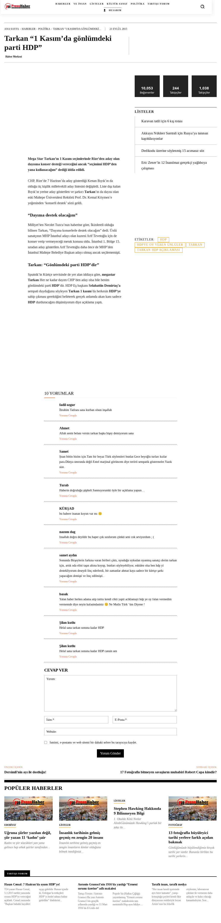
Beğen (147, 77)
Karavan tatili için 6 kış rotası (161, 121)
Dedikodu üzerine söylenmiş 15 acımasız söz (172, 151)
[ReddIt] (74, 376)
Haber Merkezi (13, 56)
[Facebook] (34, 376)
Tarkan (195, 244)
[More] (212, 45)
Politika (44, 28)
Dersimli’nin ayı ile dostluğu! (25, 772)
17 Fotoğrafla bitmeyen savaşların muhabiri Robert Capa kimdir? (168, 772)
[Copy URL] (114, 376)
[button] (202, 6)
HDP (163, 239)
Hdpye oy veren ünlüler (160, 244)
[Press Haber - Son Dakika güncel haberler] (17, 6)
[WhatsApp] (54, 376)
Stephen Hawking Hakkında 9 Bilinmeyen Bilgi (137, 810)
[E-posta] (84, 376)
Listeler (65, 825)
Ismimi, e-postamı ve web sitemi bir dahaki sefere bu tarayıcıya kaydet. (93, 742)
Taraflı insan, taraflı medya (169, 884)
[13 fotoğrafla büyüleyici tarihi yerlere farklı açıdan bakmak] (193, 808)
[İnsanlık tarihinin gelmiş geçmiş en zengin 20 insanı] (83, 808)
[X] (44, 376)
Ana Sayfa (11, 28)
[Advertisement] (176, 207)
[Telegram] (94, 376)
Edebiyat (10, 825)
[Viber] (104, 376)
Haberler (28, 28)
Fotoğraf (175, 825)
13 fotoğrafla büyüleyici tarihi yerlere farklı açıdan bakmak (191, 837)
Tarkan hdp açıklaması (158, 249)
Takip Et (176, 77)
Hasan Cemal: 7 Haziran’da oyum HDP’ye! (32, 884)
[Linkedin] (64, 376)
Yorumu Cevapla (68, 415)
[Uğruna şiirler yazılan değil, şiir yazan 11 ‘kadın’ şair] (28, 808)
